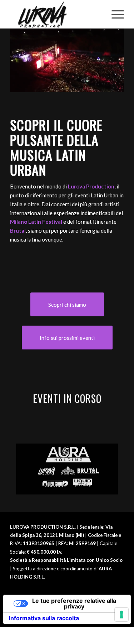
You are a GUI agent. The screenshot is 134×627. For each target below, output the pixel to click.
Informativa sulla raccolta (44, 618)
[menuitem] (114, 14)
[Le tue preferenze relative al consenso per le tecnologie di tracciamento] (121, 614)
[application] (67, 60)
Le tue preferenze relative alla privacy (74, 603)
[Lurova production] (55, 14)
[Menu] (114, 14)
